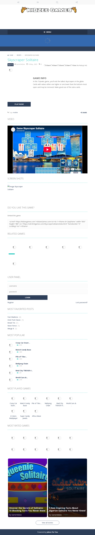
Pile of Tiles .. (21, 357)
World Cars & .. (22, 377)
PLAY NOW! (19, 104)
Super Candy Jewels (25, 417)
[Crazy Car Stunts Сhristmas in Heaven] (11, 345)
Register (11, 302)
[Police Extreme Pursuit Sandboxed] (48, 449)
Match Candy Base (23, 350)
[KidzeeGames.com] (47, 9)
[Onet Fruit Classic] (25, 438)
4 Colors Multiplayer (13, 417)
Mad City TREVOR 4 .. (24, 370)
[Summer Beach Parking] (36, 449)
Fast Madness (13, 317)
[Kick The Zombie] (13, 449)
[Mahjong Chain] (11, 366)
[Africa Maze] (36, 411)
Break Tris (11, 323)
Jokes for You (52, 532)
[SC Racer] (71, 449)
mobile (15, 112)
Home (11, 55)
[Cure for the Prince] (71, 438)
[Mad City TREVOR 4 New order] (11, 373)
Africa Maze (36, 416)
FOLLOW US (77, 2)
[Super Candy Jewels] (24, 411)
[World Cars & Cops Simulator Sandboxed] (11, 380)
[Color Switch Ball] (25, 449)
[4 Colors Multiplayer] (13, 411)
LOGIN (18, 2)
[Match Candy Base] (11, 352)
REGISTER (38, 2)
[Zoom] (15, 188)
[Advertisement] (50, 20)
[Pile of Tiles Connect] (11, 359)
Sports (19, 55)
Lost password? (81, 302)
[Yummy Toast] (59, 438)
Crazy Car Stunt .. (23, 343)
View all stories (47, 523)
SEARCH (57, 2)
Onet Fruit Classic (14, 320)
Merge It (11, 328)
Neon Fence (12, 326)
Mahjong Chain (22, 364)
